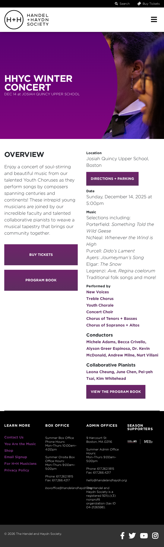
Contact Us (13, 437)
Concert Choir (99, 312)
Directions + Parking (112, 179)
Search (124, 3)
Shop (8, 451)
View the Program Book (116, 392)
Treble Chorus (100, 298)
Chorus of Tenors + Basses (111, 318)
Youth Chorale (100, 305)
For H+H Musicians (20, 464)
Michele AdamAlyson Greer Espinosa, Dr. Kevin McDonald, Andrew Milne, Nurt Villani (122, 348)
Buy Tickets (151, 3)
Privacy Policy (16, 470)
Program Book (41, 280)
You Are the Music (20, 444)
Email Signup (15, 457)
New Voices (97, 292)
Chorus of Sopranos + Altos (112, 325)
